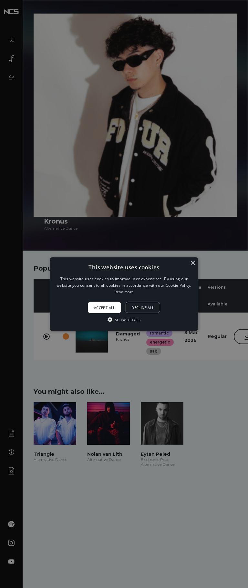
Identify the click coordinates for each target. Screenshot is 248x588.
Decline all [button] (142, 307)
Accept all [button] (104, 307)
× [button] (192, 262)
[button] (124, 294)
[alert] (124, 294)
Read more (124, 291)
